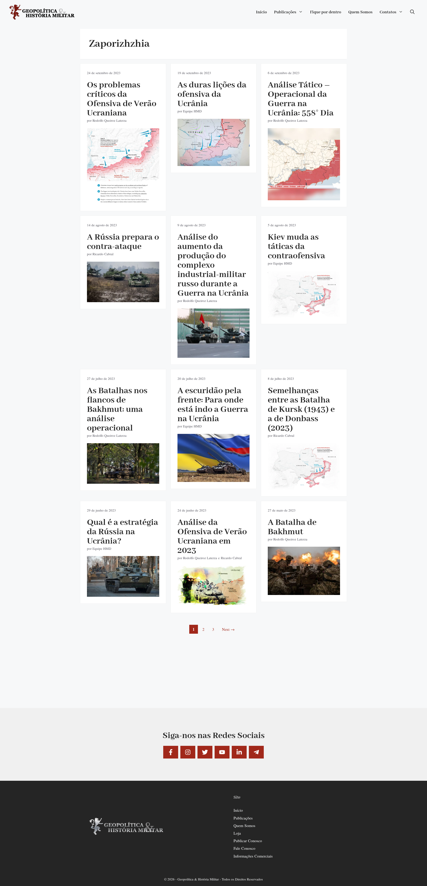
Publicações (285, 12)
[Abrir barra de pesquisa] (412, 12)
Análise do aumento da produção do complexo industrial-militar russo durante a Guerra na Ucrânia (213, 265)
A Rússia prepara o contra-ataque (123, 242)
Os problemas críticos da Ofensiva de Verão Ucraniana (121, 99)
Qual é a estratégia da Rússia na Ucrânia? (122, 532)
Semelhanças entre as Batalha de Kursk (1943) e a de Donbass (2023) (301, 409)
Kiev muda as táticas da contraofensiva (296, 246)
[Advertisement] (213, 677)
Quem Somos (360, 12)
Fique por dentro (325, 12)
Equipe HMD (192, 111)
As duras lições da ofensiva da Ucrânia (211, 94)
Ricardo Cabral (103, 254)
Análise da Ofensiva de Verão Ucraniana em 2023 (212, 536)
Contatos (388, 12)
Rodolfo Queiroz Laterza (110, 120)
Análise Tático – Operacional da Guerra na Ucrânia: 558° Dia (301, 99)
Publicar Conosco (248, 840)
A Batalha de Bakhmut (292, 527)
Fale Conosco (244, 848)
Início (261, 12)
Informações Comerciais (253, 856)
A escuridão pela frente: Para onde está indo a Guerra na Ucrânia (212, 404)
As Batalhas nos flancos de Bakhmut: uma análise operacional (117, 409)
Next (228, 629)
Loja (237, 833)
